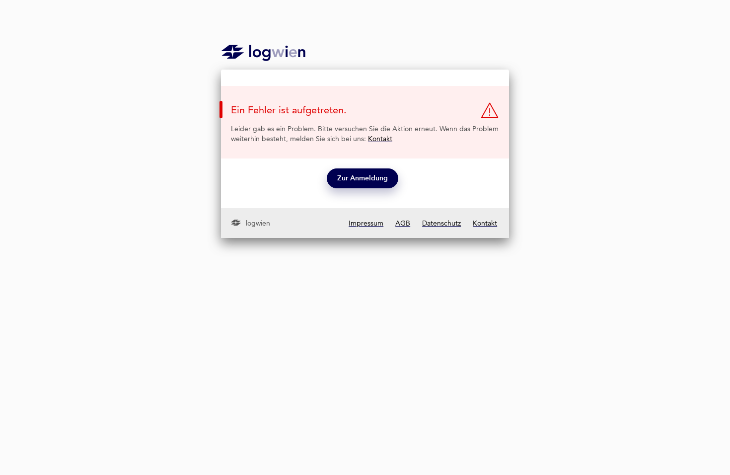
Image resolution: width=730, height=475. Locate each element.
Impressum (366, 223)
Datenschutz (441, 223)
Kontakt (380, 138)
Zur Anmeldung (362, 178)
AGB (402, 223)
